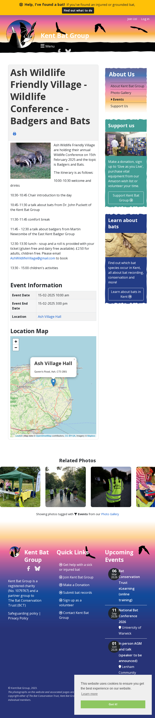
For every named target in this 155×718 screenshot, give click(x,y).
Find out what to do (78, 10)
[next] (147, 487)
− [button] (16, 347)
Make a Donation (75, 585)
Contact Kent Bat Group (74, 615)
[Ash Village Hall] (53, 382)
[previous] (7, 487)
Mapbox (91, 435)
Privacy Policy (18, 618)
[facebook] (59, 51)
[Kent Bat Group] (20, 35)
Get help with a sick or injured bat (75, 567)
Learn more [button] (89, 694)
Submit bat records (77, 592)
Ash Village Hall (49, 316)
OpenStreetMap (43, 435)
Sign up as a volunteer (70, 602)
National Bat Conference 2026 (128, 616)
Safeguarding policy (23, 613)
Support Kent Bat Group (126, 197)
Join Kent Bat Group (77, 577)
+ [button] (16, 341)
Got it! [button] (113, 704)
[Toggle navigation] (48, 46)
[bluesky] (68, 51)
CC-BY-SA (70, 435)
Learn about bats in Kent (126, 294)
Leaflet (19, 435)
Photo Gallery (110, 514)
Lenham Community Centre (127, 672)
